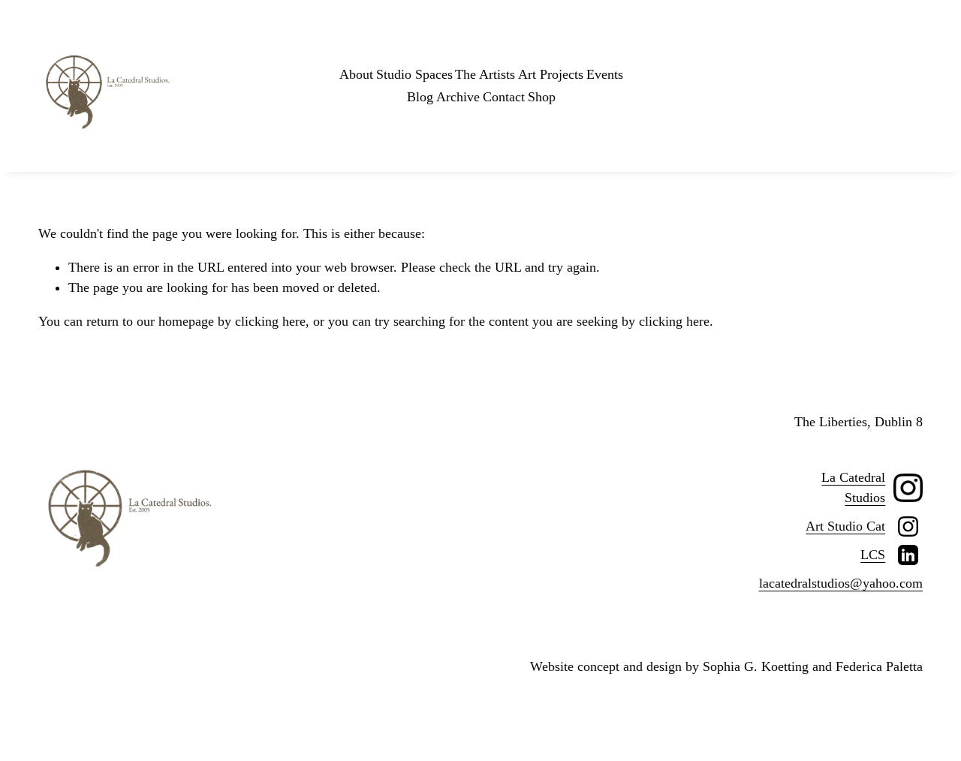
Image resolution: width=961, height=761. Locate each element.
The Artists (485, 74)
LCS (872, 554)
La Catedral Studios (853, 487)
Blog (420, 96)
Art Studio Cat (845, 526)
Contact (504, 96)
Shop (542, 96)
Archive (458, 96)
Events (604, 74)
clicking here (270, 321)
